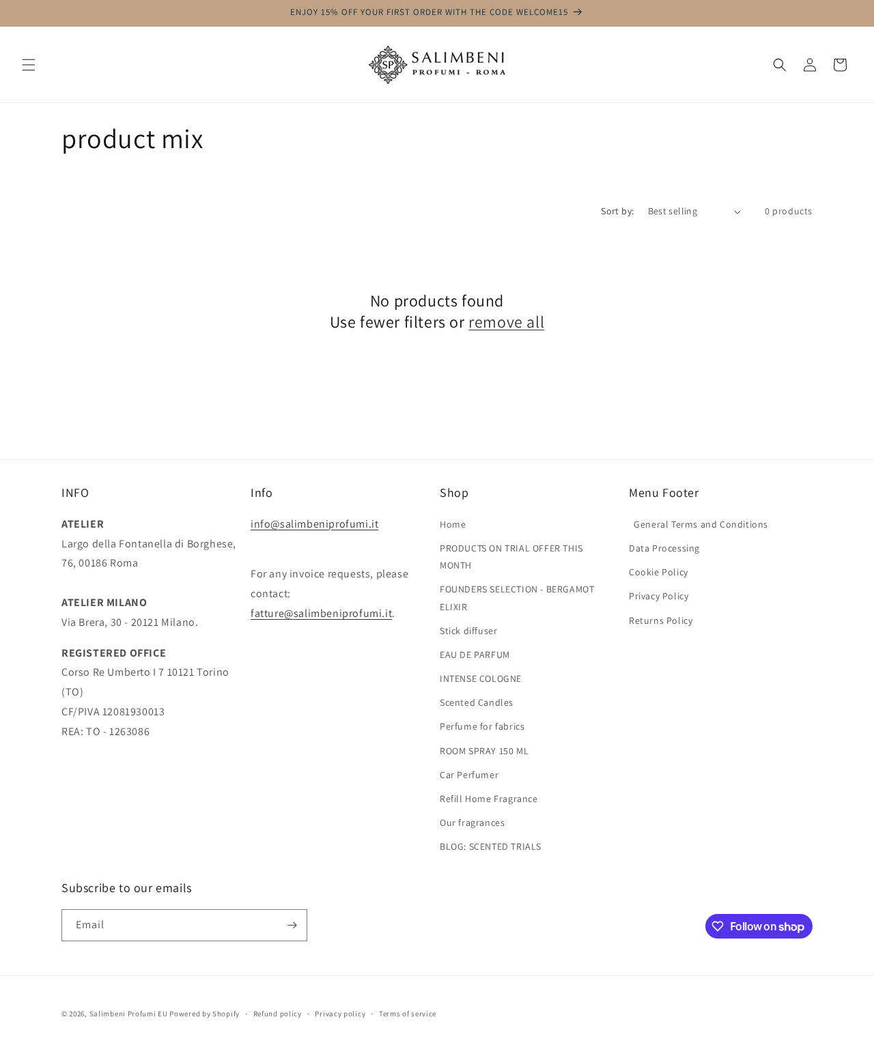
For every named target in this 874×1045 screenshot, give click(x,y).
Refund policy (277, 1013)
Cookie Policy (658, 572)
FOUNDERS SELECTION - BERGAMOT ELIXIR (517, 597)
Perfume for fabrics (482, 726)
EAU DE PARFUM (475, 654)
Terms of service (407, 1013)
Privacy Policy (658, 596)
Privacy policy (340, 1013)
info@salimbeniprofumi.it (314, 524)
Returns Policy (660, 620)
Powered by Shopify (204, 1013)
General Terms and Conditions (698, 524)
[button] (29, 65)
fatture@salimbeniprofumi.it (321, 613)
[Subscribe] (292, 925)
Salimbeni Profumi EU (128, 1013)
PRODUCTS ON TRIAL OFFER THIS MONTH (511, 556)
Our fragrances (472, 822)
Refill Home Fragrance (489, 798)
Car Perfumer (469, 775)
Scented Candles (476, 702)
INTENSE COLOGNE (481, 678)
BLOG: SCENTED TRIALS (490, 846)
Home (453, 524)
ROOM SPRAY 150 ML (484, 751)
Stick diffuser (468, 631)
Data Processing (664, 548)
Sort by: (617, 211)
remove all (506, 321)
